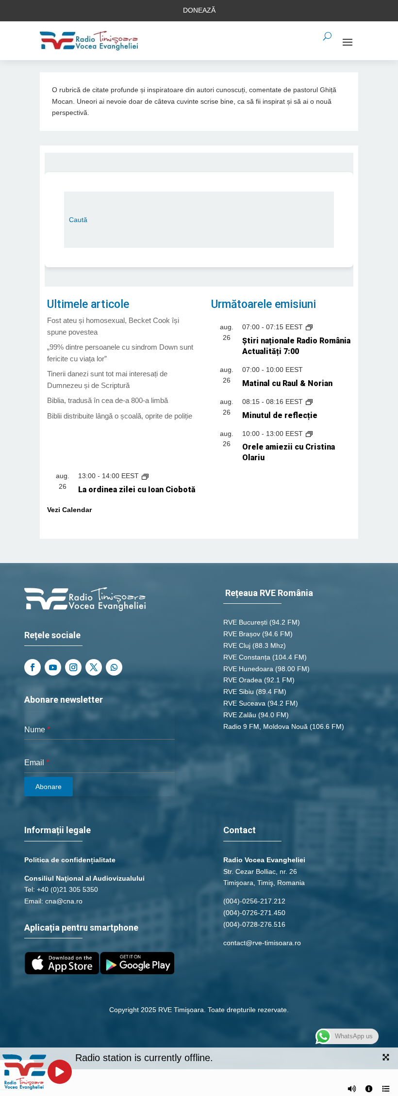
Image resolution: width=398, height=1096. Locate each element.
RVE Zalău (239, 715)
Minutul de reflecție (279, 415)
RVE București (245, 622)
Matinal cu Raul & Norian (287, 383)
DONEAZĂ (199, 10)
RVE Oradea (242, 680)
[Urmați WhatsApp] (114, 667)
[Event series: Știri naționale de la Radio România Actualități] (309, 327)
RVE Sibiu (238, 691)
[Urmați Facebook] (32, 667)
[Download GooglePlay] (137, 972)
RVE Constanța (246, 657)
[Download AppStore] (62, 972)
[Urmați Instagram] (73, 667)
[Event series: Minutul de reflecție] (309, 401)
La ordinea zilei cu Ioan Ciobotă (137, 489)
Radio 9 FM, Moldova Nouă (265, 726)
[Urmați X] (93, 667)
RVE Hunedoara (248, 669)
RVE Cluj (236, 645)
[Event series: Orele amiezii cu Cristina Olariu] (309, 433)
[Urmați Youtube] (53, 667)
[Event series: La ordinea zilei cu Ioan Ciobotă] (145, 476)
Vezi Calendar (69, 510)
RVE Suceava (244, 703)
